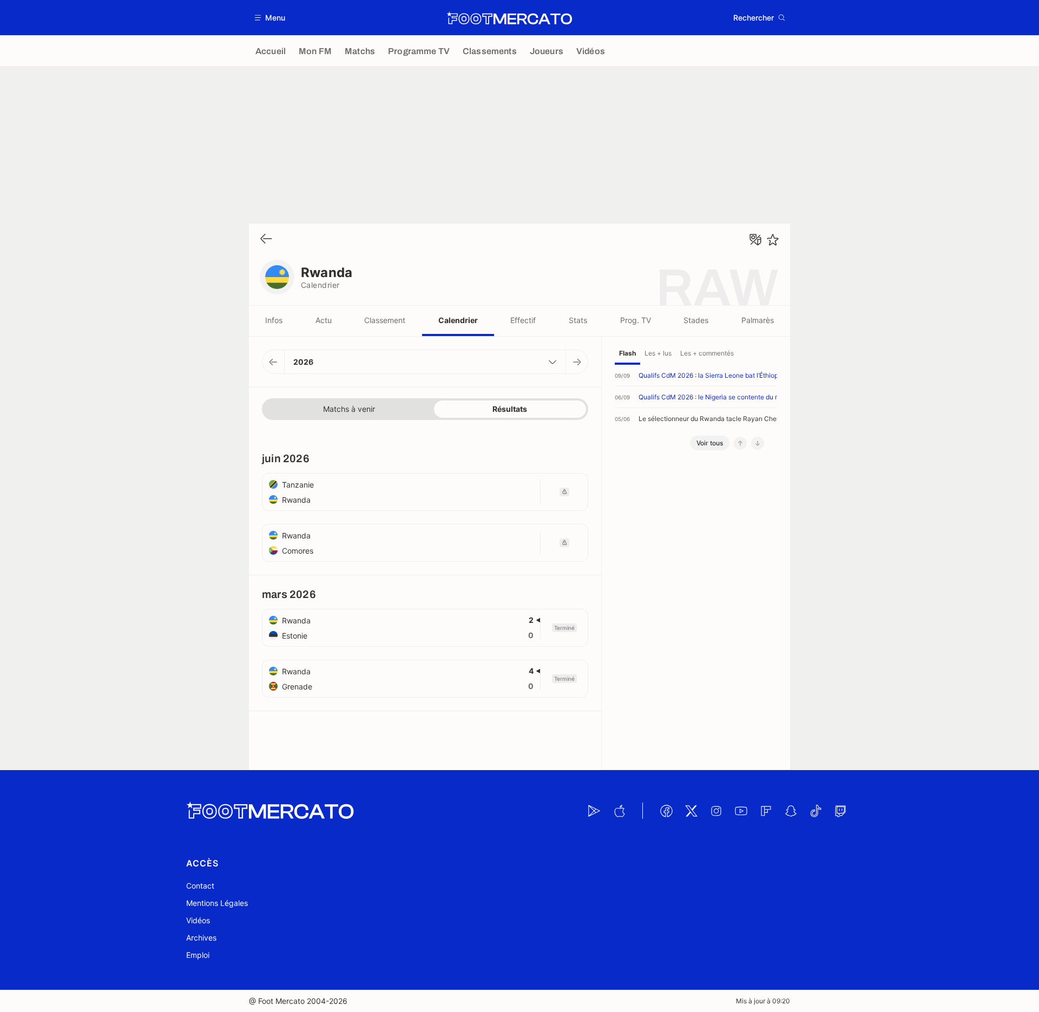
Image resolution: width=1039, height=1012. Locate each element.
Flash (627, 353)
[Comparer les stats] (755, 239)
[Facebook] (666, 811)
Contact (200, 885)
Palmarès (757, 320)
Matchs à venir (349, 408)
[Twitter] (691, 811)
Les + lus (658, 353)
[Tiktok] (815, 811)
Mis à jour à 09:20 (763, 1001)
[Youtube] (741, 811)
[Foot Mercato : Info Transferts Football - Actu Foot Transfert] (509, 17)
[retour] (266, 239)
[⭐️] (772, 239)
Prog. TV (635, 320)
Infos (273, 320)
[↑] (740, 443)
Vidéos (198, 920)
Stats (578, 320)
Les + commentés (707, 353)
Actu (323, 320)
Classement (384, 320)
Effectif (523, 320)
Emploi (197, 955)
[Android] (594, 811)
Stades (695, 320)
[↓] (757, 443)
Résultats (509, 408)
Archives (201, 937)
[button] (270, 18)
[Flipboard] (766, 811)
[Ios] (619, 811)
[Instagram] (716, 811)
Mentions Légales (217, 903)
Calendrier (458, 320)
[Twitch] (840, 811)
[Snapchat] (790, 811)
